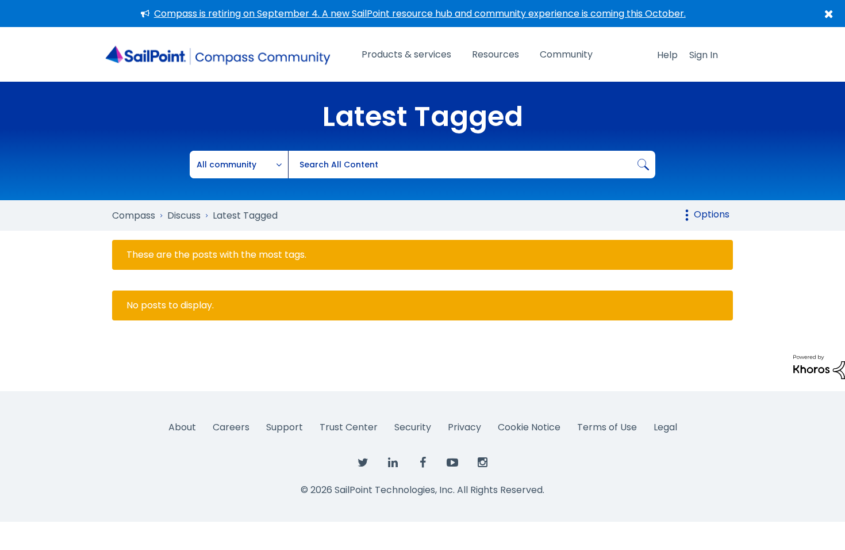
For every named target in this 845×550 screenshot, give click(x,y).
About (182, 427)
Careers (231, 427)
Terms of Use (607, 427)
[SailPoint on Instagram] (482, 463)
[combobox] (471, 164)
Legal (665, 427)
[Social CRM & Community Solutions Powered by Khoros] (819, 366)
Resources (495, 54)
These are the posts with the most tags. (216, 255)
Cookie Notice (529, 427)
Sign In (703, 55)
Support (284, 427)
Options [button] (711, 214)
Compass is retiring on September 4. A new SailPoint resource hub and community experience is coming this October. (420, 13)
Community (566, 54)
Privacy (464, 427)
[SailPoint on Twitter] (362, 463)
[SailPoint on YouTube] (452, 463)
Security (412, 427)
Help (667, 55)
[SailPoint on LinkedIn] (392, 463)
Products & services (406, 54)
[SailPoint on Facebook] (422, 463)
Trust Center (349, 427)
